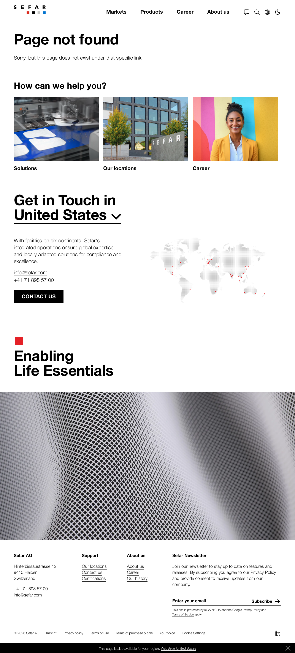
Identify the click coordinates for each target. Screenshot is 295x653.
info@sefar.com (30, 272)
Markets (116, 12)
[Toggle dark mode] (277, 12)
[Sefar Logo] (30, 9)
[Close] (288, 648)
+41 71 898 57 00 (34, 279)
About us (218, 12)
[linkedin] (277, 633)
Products (151, 12)
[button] (257, 12)
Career (185, 12)
